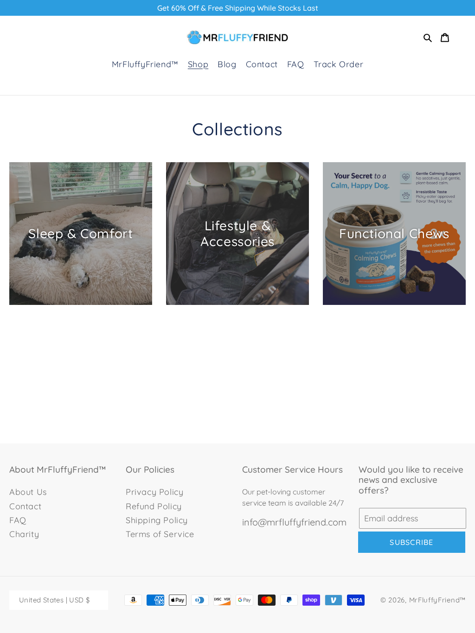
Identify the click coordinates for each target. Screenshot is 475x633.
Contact (25, 506)
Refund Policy (154, 506)
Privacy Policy (154, 492)
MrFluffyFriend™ (437, 599)
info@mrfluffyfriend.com (294, 522)
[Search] (427, 37)
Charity (24, 534)
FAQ (17, 520)
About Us (28, 492)
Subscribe (412, 542)
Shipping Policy (157, 520)
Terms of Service (160, 534)
